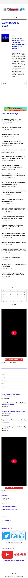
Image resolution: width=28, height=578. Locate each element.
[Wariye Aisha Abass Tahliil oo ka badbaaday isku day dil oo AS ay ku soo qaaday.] (5, 38)
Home (2, 29)
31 (21, 301)
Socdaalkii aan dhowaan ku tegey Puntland (13, 242)
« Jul (12, 304)
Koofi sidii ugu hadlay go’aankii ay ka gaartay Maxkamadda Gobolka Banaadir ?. (13, 273)
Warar (21, 38)
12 (3, 296)
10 (21, 294)
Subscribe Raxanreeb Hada (15, 359)
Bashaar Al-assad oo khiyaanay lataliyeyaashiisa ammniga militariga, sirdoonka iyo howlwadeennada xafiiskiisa (13, 166)
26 (3, 301)
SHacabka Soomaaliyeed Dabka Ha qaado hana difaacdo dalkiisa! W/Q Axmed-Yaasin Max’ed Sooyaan (13, 209)
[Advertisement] (12, 97)
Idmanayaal (4, 381)
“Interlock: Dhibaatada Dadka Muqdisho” (13, 150)
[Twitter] (17, 573)
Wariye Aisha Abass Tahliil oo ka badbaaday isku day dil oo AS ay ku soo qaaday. (19, 44)
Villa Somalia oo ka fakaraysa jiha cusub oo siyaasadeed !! (13, 265)
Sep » (15, 304)
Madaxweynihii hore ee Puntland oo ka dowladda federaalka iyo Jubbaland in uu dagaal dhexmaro (13, 174)
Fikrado (3, 377)
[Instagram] (15, 573)
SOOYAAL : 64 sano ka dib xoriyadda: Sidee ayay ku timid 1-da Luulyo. (12, 226)
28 (10, 301)
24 (21, 299)
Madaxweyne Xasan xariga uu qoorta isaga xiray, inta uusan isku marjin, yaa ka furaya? (13, 249)
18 (24, 296)
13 (6, 296)
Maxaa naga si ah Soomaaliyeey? (10, 257)
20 (6, 299)
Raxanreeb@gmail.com (10, 509)
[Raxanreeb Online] (14, 9)
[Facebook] (11, 573)
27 (6, 301)
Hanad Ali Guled (17, 51)
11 (24, 294)
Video (2, 384)
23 (17, 299)
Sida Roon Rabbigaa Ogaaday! (10, 134)
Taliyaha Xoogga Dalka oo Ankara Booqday (13, 420)
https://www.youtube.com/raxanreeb (14, 560)
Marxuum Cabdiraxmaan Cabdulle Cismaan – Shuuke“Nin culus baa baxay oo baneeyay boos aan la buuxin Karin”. (13, 192)
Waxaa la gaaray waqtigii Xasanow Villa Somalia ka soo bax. (12, 200)
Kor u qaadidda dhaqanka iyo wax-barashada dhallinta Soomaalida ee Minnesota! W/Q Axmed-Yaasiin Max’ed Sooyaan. (12, 120)
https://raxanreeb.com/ (9, 506)
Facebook (8, 520)
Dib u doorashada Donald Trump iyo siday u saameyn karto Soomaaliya (13, 183)
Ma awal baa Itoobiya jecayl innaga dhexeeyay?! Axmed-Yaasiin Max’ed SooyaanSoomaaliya (11, 142)
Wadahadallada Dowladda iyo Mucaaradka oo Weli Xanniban (13, 412)
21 (10, 299)
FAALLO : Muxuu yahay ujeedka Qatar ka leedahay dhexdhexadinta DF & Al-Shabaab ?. (13, 234)
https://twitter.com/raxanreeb (14, 542)
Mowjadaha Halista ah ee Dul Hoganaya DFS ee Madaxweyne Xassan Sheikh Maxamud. (12, 217)
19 (3, 299)
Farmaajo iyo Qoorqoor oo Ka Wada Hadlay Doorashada (13, 427)
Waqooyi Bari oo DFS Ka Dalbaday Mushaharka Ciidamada (11, 395)
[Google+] (13, 573)
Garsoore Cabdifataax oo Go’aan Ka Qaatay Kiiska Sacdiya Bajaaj (13, 403)
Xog (2, 387)
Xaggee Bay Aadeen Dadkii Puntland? (12, 127)
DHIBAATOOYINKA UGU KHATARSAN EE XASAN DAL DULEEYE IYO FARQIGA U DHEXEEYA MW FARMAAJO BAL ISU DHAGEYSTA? (13, 157)
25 (24, 299)
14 (10, 296)
